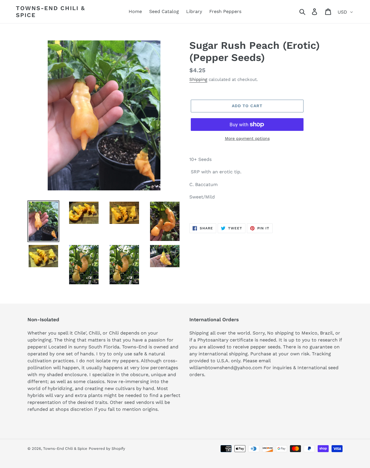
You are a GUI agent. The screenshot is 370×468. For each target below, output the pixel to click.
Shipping (198, 79)
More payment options (247, 138)
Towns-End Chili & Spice (50, 11)
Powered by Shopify (107, 448)
